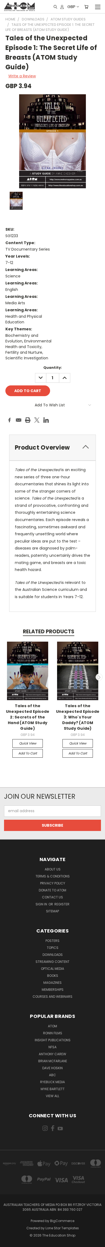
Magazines (52, 982)
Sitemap (52, 911)
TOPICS (52, 947)
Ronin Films (52, 1033)
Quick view (27, 743)
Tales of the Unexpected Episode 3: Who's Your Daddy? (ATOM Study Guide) (78, 717)
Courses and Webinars (52, 996)
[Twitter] (37, 420)
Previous (6, 677)
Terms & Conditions (53, 876)
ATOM (52, 1026)
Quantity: (52, 367)
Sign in (42, 904)
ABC (52, 1075)
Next (99, 677)
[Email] (18, 420)
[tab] (52, 448)
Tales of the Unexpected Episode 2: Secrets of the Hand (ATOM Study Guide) (28, 717)
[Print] (27, 420)
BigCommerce (62, 1221)
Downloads (53, 954)
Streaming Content (52, 961)
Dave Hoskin (52, 1068)
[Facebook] (9, 420)
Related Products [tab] (48, 631)
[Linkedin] (46, 420)
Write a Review (22, 76)
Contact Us (52, 897)
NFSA (52, 1047)
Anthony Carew (52, 1054)
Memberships (53, 989)
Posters (53, 940)
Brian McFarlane (52, 1061)
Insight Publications (53, 1040)
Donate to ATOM (52, 890)
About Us (53, 869)
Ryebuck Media (52, 1082)
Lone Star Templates (62, 1228)
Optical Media (52, 968)
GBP (71, 6)
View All (52, 1096)
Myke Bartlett (53, 1089)
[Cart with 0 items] (86, 7)
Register (61, 904)
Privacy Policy (52, 883)
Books (52, 975)
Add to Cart (27, 753)
